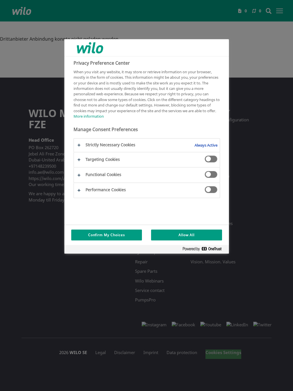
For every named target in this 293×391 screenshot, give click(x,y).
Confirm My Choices (106, 234)
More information (89, 116)
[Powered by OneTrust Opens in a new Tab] (204, 250)
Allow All (187, 234)
